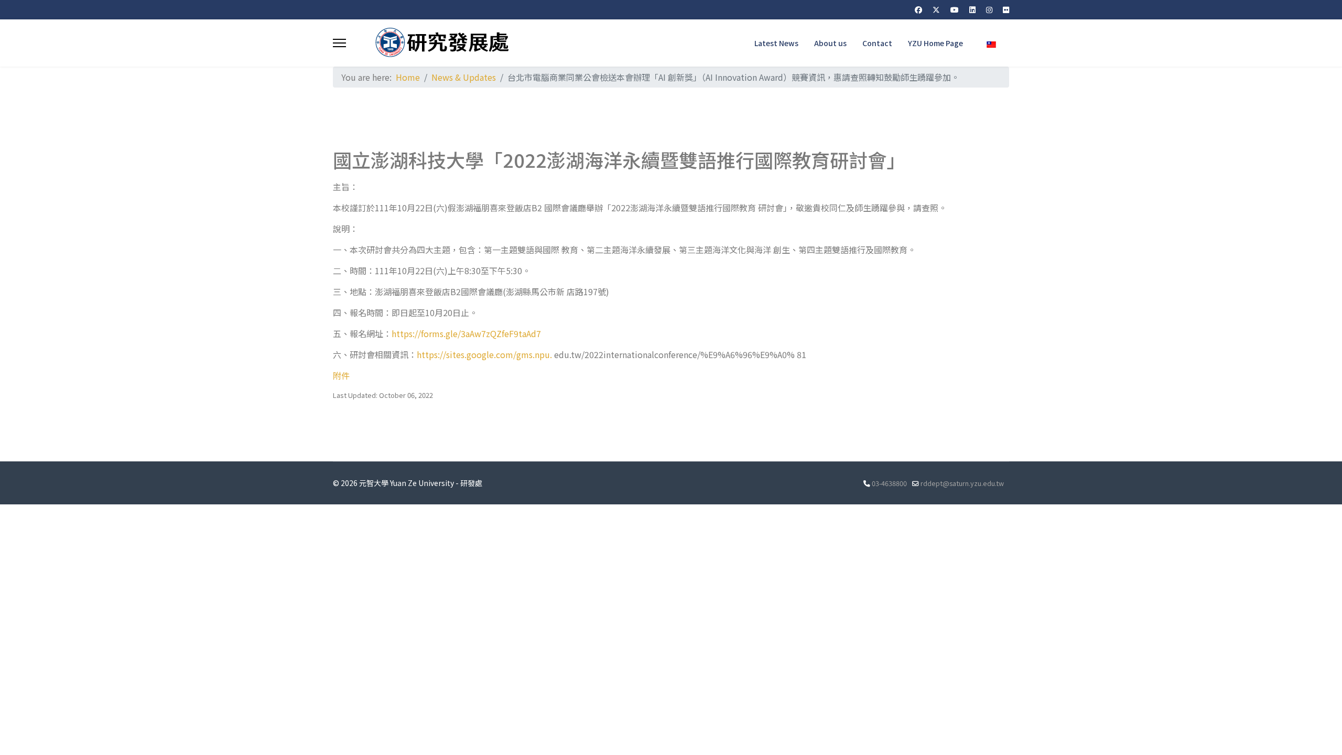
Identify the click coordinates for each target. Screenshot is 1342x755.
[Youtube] (954, 9)
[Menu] (339, 43)
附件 (341, 375)
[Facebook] (918, 9)
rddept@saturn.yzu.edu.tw (962, 483)
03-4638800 (889, 483)
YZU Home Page (935, 43)
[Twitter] (936, 9)
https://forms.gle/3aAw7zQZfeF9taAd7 (466, 333)
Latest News (776, 43)
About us (830, 43)
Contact (877, 43)
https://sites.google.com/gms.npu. (484, 354)
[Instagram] (989, 9)
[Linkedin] (972, 9)
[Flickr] (1006, 9)
